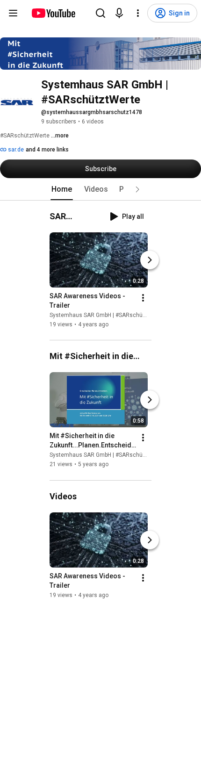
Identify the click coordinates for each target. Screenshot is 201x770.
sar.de (15, 149)
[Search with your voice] (119, 13)
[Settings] (138, 13)
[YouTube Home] (53, 13)
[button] (137, 189)
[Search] (100, 13)
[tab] (61, 189)
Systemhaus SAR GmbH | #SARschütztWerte (107, 315)
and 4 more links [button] (47, 149)
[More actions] (143, 297)
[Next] (149, 260)
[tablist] (100, 189)
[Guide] (13, 13)
